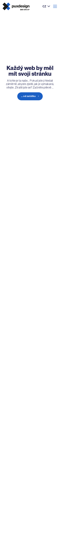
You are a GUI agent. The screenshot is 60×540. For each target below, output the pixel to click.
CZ (44, 6)
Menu (55, 6)
